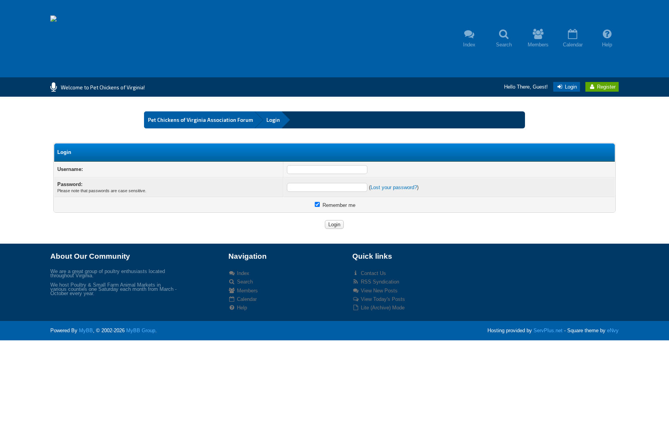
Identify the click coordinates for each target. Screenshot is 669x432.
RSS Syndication (379, 282)
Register (605, 87)
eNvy (613, 330)
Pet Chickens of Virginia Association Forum (200, 120)
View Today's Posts (382, 299)
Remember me (338, 205)
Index (242, 273)
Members (246, 291)
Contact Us (372, 273)
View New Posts (378, 291)
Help (241, 308)
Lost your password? (394, 187)
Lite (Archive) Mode (382, 308)
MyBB (86, 330)
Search (244, 282)
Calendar (246, 299)
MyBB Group (140, 330)
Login (570, 87)
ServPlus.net (548, 330)
